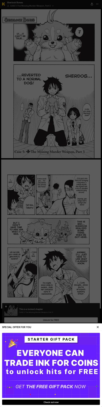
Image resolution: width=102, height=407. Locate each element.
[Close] (98, 327)
